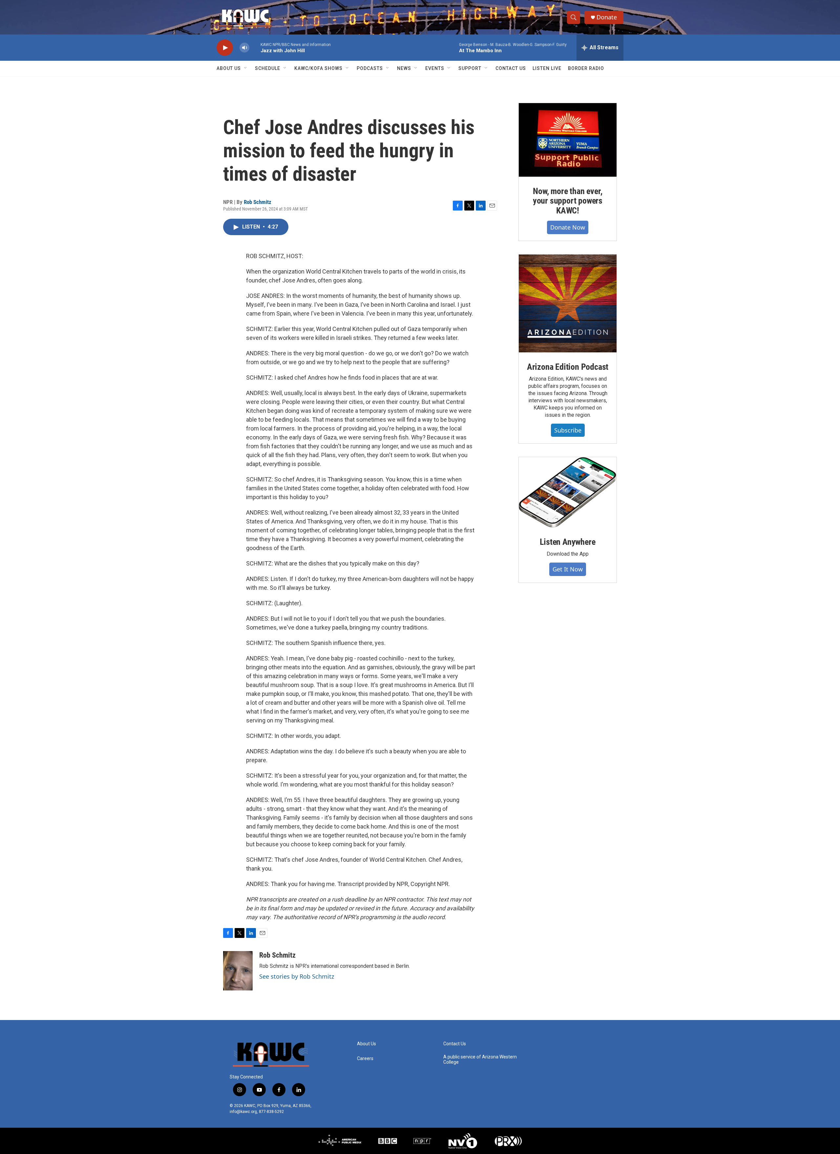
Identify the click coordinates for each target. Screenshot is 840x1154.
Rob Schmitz (257, 202)
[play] (225, 48)
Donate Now (567, 227)
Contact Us (510, 68)
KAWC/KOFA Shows (318, 68)
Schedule (267, 68)
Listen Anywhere (567, 542)
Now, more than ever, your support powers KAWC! (567, 201)
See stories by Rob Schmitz (296, 976)
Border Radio (586, 68)
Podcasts (370, 68)
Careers (365, 1058)
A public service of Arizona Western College (480, 1059)
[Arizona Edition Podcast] (568, 303)
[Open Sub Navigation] (245, 68)
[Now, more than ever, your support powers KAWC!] (568, 140)
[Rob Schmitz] (238, 970)
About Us (229, 68)
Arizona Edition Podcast (567, 367)
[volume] (244, 47)
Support (469, 68)
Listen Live (547, 68)
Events (434, 68)
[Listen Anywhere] (568, 492)
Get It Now (568, 569)
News (404, 68)
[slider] (255, 47)
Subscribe (567, 430)
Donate (607, 17)
